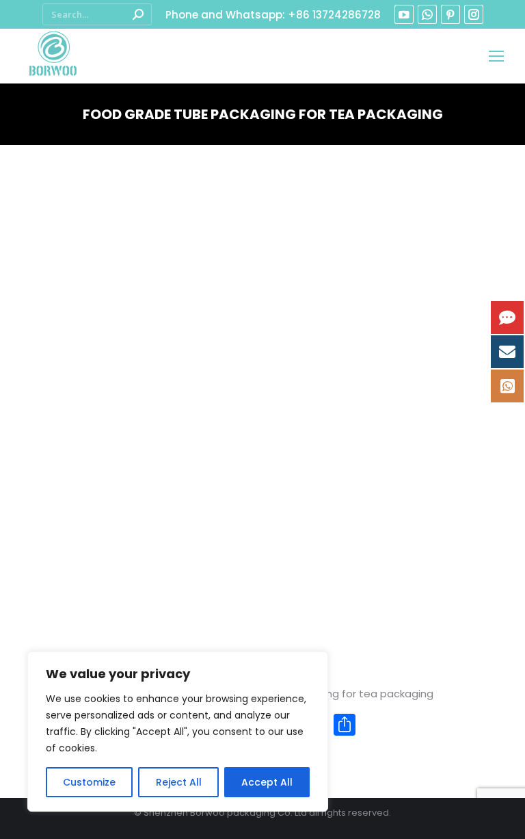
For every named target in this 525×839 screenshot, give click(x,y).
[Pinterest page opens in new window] (450, 14)
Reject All (179, 782)
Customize (89, 782)
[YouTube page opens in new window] (404, 14)
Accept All (267, 782)
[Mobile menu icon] (496, 56)
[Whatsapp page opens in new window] (427, 14)
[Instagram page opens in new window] (473, 14)
